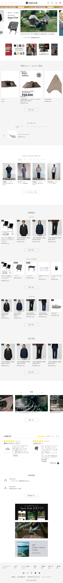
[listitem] (16, 448)
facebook (31, 573)
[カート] (56, 3)
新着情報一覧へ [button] (31, 495)
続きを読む (44, 459)
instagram (23, 573)
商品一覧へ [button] (31, 109)
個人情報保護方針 (21, 577)
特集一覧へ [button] (31, 420)
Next (59, 50)
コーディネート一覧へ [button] (31, 192)
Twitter (27, 573)
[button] (56, 436)
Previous (4, 50)
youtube (39, 573)
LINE (35, 573)
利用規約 (13, 577)
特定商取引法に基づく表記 (33, 577)
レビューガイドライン (47, 577)
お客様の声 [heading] (7, 436)
